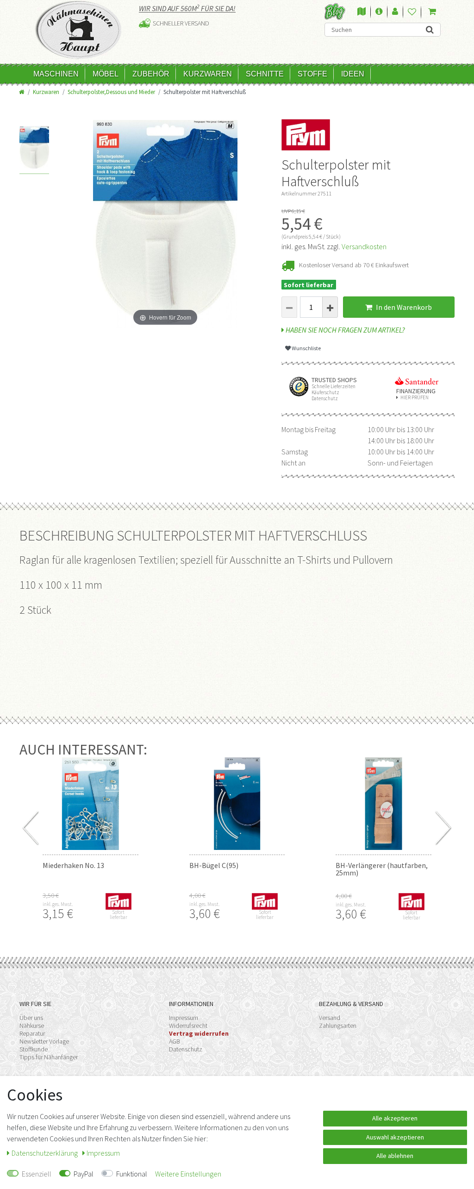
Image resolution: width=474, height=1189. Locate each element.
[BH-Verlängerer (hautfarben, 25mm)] (383, 803)
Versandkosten (364, 246)
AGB (174, 1041)
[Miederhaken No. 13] (90, 803)
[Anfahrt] (361, 12)
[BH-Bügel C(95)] (237, 803)
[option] (34, 150)
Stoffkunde (33, 1049)
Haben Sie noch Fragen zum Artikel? (344, 329)
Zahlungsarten (337, 1025)
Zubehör (150, 74)
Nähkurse (31, 1025)
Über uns (31, 1017)
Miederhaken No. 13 (73, 865)
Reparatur (32, 1033)
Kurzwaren (207, 74)
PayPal (84, 1173)
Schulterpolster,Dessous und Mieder (111, 91)
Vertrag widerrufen (199, 1033)
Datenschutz (185, 1049)
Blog (334, 11)
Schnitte (265, 74)
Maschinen (56, 74)
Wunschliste (306, 348)
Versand (329, 1017)
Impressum (183, 1017)
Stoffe (312, 74)
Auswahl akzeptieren (395, 1137)
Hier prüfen (414, 398)
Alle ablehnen (394, 1155)
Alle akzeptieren (395, 1118)
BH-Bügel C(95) (213, 865)
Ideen (352, 74)
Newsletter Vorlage (44, 1041)
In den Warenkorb (403, 307)
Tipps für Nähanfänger (48, 1057)
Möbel (105, 74)
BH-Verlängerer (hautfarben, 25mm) (382, 869)
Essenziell (36, 1173)
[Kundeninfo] (378, 12)
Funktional (131, 1173)
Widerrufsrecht (188, 1025)
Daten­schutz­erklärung (45, 1153)
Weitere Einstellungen (188, 1173)
